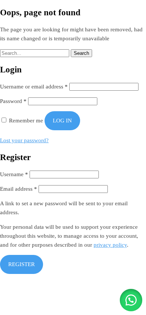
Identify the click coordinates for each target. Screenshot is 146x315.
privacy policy (110, 245)
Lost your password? (24, 140)
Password (13, 101)
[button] (131, 300)
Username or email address (34, 87)
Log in (62, 121)
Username (14, 174)
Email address (18, 189)
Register (21, 264)
